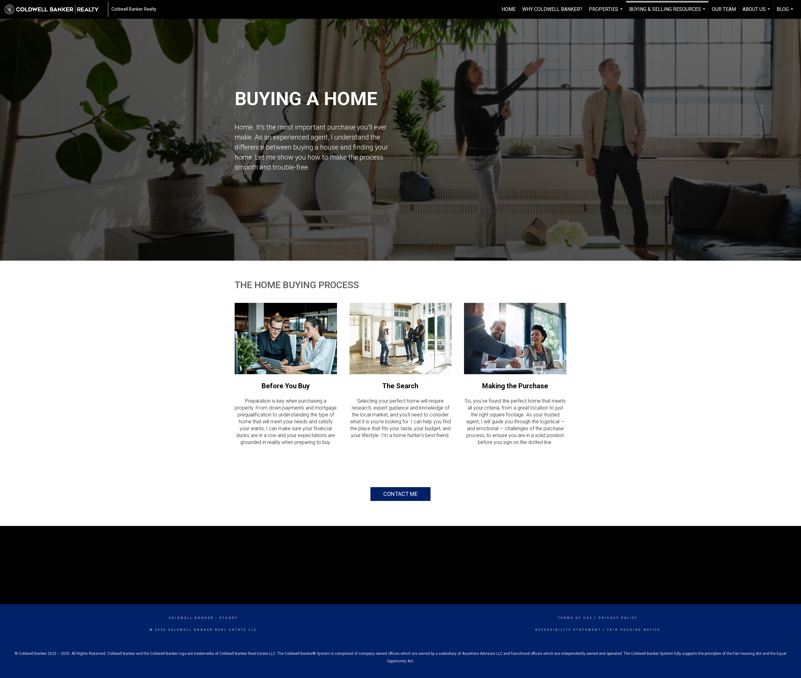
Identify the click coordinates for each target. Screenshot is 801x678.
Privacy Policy (618, 617)
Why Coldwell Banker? (552, 9)
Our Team (724, 9)
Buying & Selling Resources (668, 12)
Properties (606, 12)
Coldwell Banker (191, 617)
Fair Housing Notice (634, 629)
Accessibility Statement (568, 629)
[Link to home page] (55, 9)
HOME (509, 9)
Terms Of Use (575, 617)
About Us (757, 12)
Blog (786, 12)
